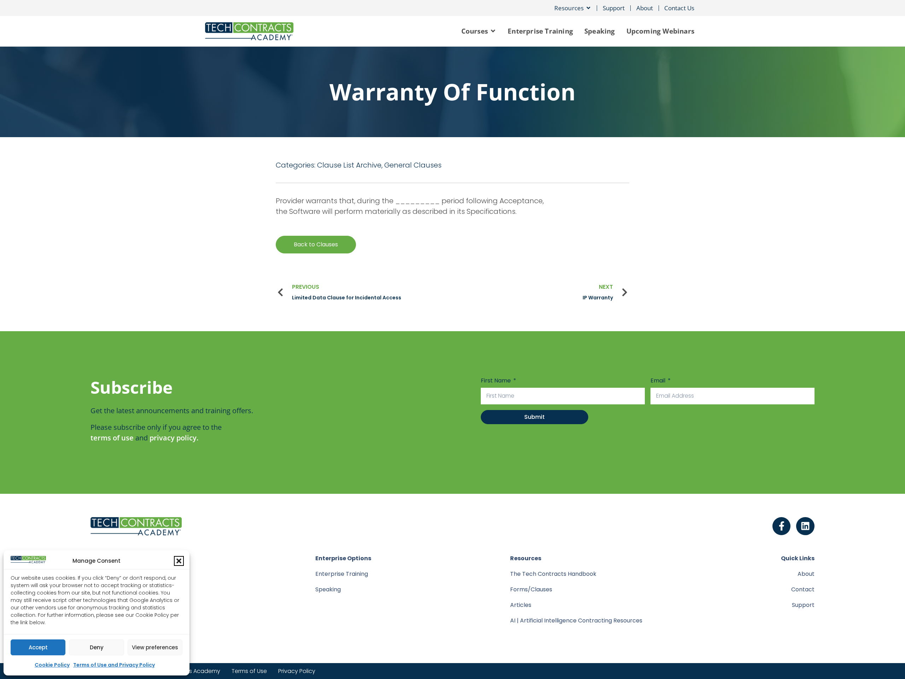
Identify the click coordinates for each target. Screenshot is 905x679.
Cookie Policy (52, 664)
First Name (496, 380)
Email (658, 380)
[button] (178, 560)
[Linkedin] (805, 526)
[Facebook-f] (781, 526)
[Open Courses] (493, 31)
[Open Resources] (588, 8)
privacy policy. (174, 438)
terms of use (112, 438)
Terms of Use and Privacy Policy (114, 664)
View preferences (155, 647)
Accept (38, 647)
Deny (97, 647)
